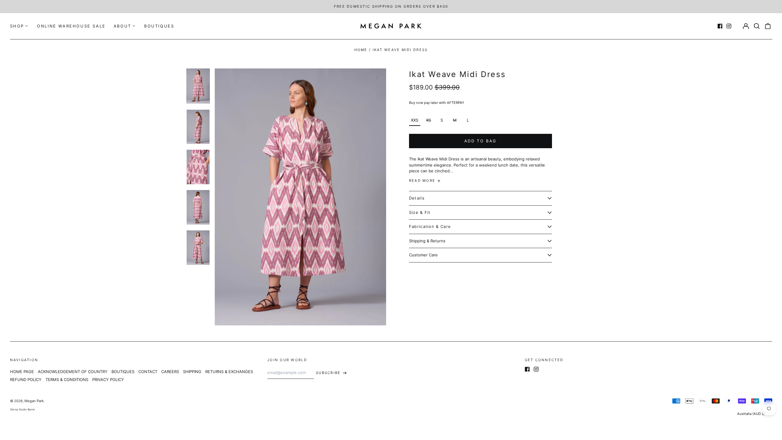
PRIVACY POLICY (108, 379)
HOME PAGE (22, 371)
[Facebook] (720, 26)
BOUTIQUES (159, 26)
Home (360, 50)
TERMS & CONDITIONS (67, 379)
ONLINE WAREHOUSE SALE (71, 26)
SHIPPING (192, 371)
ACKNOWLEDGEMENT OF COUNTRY (73, 371)
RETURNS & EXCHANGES (229, 371)
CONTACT (147, 371)
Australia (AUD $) (751, 414)
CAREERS (170, 371)
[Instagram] (728, 26)
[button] (756, 26)
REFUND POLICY (26, 379)
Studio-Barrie (27, 409)
